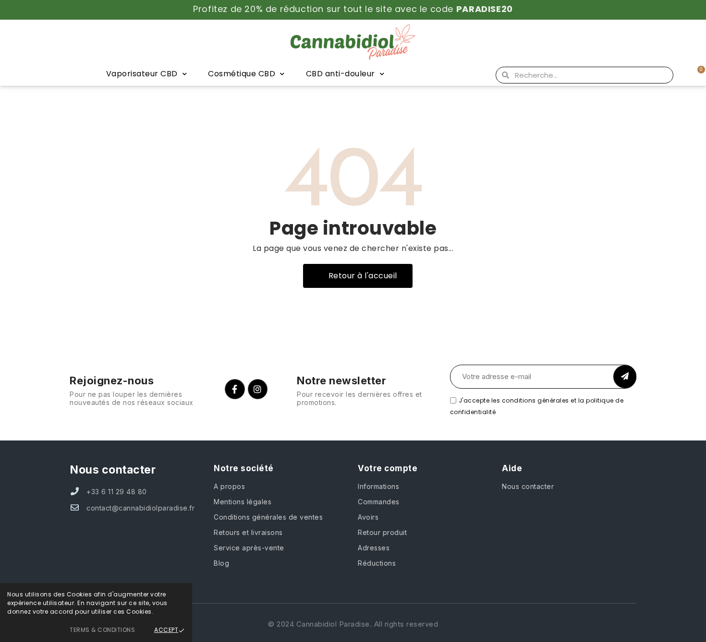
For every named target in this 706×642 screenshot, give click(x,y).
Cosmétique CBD (241, 73)
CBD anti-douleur (340, 73)
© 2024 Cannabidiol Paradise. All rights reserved (353, 624)
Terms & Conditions (102, 630)
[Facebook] (235, 389)
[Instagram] (258, 389)
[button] (358, 276)
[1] (624, 376)
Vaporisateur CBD (142, 73)
